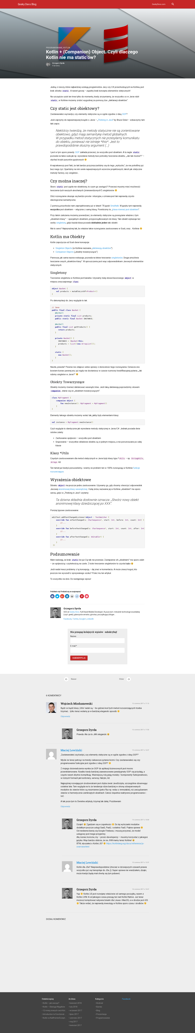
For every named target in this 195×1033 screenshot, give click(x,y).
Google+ (82, 619)
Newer (71, 679)
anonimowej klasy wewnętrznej (73, 489)
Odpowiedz (65, 716)
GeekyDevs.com (158, 4)
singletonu (61, 222)
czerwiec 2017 (76, 1018)
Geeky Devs (74, 612)
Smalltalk (114, 206)
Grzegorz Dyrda (58, 63)
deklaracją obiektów (101, 248)
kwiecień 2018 (76, 1003)
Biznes (99, 1007)
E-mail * (73, 646)
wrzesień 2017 (76, 1010)
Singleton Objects (64, 248)
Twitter (75, 619)
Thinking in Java (105, 120)
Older (124, 679)
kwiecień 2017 (76, 1025)
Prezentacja (101, 1014)
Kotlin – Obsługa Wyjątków (54, 1007)
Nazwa (73, 636)
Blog (98, 1010)
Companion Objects (65, 252)
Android (99, 1003)
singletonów (117, 257)
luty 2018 (73, 1007)
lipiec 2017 (74, 1014)
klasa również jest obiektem (125, 209)
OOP (124, 114)
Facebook (68, 619)
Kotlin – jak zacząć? (51, 1003)
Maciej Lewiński (71, 750)
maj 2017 (73, 1022)
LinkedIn (90, 619)
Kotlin (66, 48)
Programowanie (54, 48)
